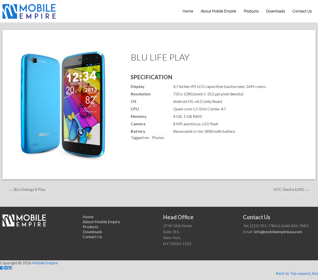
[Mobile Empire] (29, 6)
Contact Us (302, 11)
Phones (158, 137)
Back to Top (297, 273)
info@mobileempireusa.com (278, 231)
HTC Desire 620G (291, 189)
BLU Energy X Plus (27, 189)
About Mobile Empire (218, 11)
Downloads (275, 11)
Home (188, 11)
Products (251, 11)
